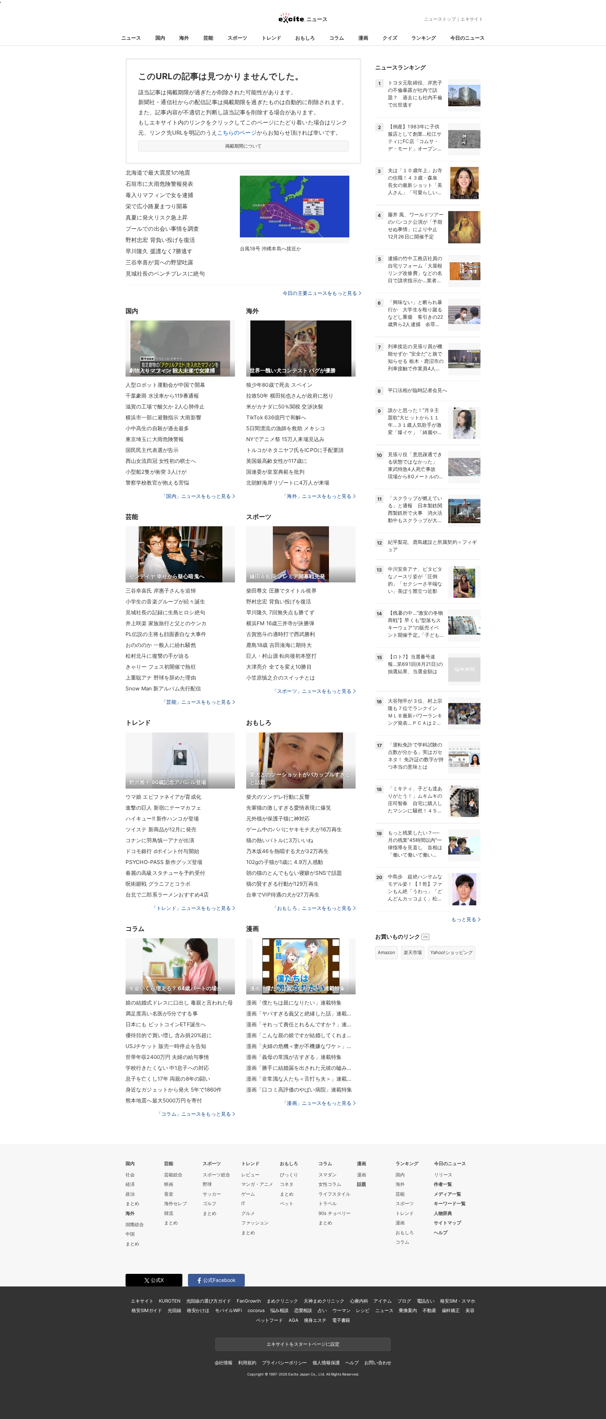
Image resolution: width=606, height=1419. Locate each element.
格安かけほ (198, 1310)
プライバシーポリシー (284, 1362)
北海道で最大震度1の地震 (158, 172)
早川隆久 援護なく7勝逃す (159, 251)
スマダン (327, 1174)
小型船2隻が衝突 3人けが (156, 471)
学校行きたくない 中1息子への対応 (167, 1068)
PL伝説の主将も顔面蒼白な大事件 (166, 634)
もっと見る (463, 919)
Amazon (386, 952)
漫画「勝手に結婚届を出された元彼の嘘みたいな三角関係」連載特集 (301, 1068)
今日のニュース (467, 38)
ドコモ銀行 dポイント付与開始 (162, 851)
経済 (130, 1184)
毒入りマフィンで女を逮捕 (159, 194)
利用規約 (247, 1362)
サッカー (212, 1194)
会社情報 (224, 1362)
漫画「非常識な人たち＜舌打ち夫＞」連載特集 (301, 1078)
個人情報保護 (325, 1362)
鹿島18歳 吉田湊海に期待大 (279, 645)
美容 (469, 1310)
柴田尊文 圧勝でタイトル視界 (281, 590)
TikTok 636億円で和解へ (276, 417)
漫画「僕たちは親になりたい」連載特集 (294, 1002)
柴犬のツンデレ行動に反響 (278, 796)
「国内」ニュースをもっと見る (196, 496)
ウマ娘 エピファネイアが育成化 (163, 796)
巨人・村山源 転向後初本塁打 (281, 656)
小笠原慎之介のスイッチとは (280, 677)
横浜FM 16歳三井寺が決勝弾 (280, 623)
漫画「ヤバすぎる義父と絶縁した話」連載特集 (301, 1013)
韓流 (168, 1213)
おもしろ (305, 38)
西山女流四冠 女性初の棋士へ (161, 461)
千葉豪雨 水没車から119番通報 (162, 395)
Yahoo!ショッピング (451, 952)
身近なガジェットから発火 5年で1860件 (174, 1089)
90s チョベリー (334, 1213)
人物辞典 (443, 1213)
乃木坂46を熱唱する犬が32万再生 (287, 851)
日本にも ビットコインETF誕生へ (166, 1024)
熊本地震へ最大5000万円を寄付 (164, 1100)
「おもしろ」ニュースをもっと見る (311, 908)
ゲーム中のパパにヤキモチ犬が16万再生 (294, 829)
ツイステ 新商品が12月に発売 (161, 829)
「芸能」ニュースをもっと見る (196, 702)
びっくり (289, 1174)
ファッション (255, 1222)
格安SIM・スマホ (457, 1301)
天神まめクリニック (324, 1301)
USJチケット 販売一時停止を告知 (166, 1046)
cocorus (256, 1310)
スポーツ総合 (216, 1174)
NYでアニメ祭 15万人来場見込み (285, 439)
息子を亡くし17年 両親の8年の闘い (168, 1078)
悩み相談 (279, 1310)
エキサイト (471, 19)
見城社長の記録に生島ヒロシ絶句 (165, 612)
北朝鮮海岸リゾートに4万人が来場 (287, 482)
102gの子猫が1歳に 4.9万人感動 (284, 862)
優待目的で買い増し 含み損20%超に (169, 1035)
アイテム (382, 1301)
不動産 (429, 1310)
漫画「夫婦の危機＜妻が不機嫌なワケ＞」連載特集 (301, 1046)
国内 (160, 38)
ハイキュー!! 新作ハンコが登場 (162, 818)
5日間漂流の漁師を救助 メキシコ (285, 428)
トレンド (271, 38)
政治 (130, 1194)
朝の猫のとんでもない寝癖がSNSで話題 (294, 873)
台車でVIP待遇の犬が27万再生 (282, 894)
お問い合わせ (377, 1362)
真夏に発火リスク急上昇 (157, 217)
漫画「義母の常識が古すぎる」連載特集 (294, 1057)
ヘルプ (440, 1232)
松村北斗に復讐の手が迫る (157, 656)
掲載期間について (243, 146)
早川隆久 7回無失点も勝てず (280, 612)
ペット (287, 1203)
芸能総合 (173, 1174)
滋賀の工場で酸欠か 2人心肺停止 (165, 406)
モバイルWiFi (228, 1310)
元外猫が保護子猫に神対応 (278, 818)
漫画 (363, 38)
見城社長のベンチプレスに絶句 (165, 273)
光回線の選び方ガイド (208, 1301)
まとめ (132, 1203)
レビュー (250, 1174)
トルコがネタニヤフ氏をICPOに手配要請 (295, 450)
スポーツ (237, 38)
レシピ (363, 1310)
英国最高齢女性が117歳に (277, 461)
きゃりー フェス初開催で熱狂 (161, 666)
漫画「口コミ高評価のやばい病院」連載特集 (299, 1089)
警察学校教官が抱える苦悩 (157, 482)
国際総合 (135, 1224)
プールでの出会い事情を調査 (162, 228)
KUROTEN (169, 1301)
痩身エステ (315, 1320)
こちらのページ (237, 132)
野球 (207, 1184)
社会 (130, 1174)
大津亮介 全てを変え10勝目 (279, 666)
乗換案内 (408, 1310)
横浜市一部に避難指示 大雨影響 (163, 417)
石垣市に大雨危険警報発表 (159, 183)
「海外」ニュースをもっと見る (316, 496)
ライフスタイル (334, 1194)
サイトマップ (447, 1222)
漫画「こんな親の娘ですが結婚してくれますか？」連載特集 (301, 1035)
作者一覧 (443, 1184)
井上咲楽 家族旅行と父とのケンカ (166, 623)
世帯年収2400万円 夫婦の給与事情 (167, 1057)
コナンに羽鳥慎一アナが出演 (160, 840)
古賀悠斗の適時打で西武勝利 (280, 634)
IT (243, 1203)
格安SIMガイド (147, 1310)
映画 (168, 1184)
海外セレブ (175, 1203)
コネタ (287, 1184)
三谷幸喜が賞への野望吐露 (159, 262)
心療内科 (359, 1301)
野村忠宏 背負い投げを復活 (160, 239)
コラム (336, 38)
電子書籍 (341, 1320)
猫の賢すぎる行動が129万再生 (282, 883)
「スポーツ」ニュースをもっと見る (311, 691)
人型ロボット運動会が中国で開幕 (165, 384)
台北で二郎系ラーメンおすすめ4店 (167, 894)
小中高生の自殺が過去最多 (157, 428)
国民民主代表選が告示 (152, 450)
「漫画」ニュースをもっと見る (316, 1103)
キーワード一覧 (450, 1203)
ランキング (423, 38)
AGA (293, 1320)
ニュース (131, 38)
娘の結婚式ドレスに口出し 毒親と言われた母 (179, 1002)
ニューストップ (440, 19)
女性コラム (329, 1184)
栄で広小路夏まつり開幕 (157, 206)
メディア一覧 (447, 1194)
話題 (361, 1184)
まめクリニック (282, 1301)
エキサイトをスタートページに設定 (303, 1344)
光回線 (174, 1310)
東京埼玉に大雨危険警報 (155, 439)
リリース (443, 1174)
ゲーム (248, 1194)
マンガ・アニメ (257, 1184)
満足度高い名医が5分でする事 (162, 1013)
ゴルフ (209, 1203)
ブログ (404, 1301)
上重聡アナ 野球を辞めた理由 (161, 677)
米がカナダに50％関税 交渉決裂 (284, 406)
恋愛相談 (303, 1310)
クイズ (390, 38)
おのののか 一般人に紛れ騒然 (161, 645)
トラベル (327, 1203)
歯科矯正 (451, 1310)
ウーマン (341, 1310)
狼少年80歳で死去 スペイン (279, 384)
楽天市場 (413, 952)
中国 (130, 1234)
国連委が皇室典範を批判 (275, 471)
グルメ (248, 1213)
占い (322, 1310)
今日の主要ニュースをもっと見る (320, 293)
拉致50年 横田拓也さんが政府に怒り (290, 395)
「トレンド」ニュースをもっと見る (191, 908)
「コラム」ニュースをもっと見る (193, 1114)
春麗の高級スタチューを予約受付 (165, 873)
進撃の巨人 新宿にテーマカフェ (163, 807)
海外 (184, 38)
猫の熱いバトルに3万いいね (280, 840)
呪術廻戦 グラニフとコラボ (158, 883)
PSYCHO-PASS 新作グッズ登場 (164, 862)
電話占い (426, 1301)
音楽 (168, 1194)
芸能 (208, 38)
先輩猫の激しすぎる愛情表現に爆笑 (288, 807)
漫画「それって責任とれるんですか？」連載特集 (301, 1024)
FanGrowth (249, 1301)
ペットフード (269, 1320)
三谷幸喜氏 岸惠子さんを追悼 (161, 590)
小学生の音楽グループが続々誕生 (165, 601)
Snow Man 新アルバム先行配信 (163, 688)
